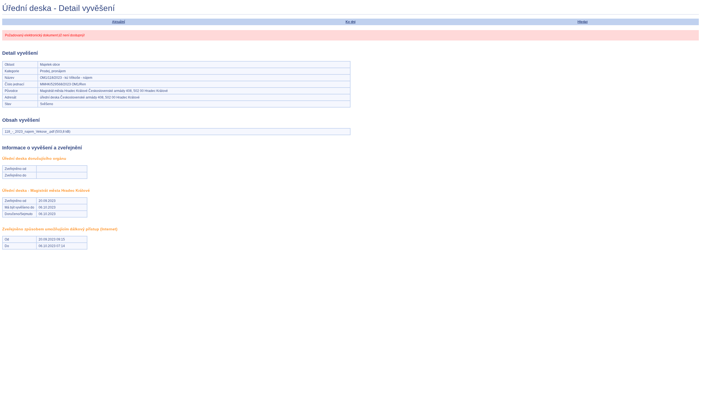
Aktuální (118, 22)
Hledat (583, 22)
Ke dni (350, 22)
